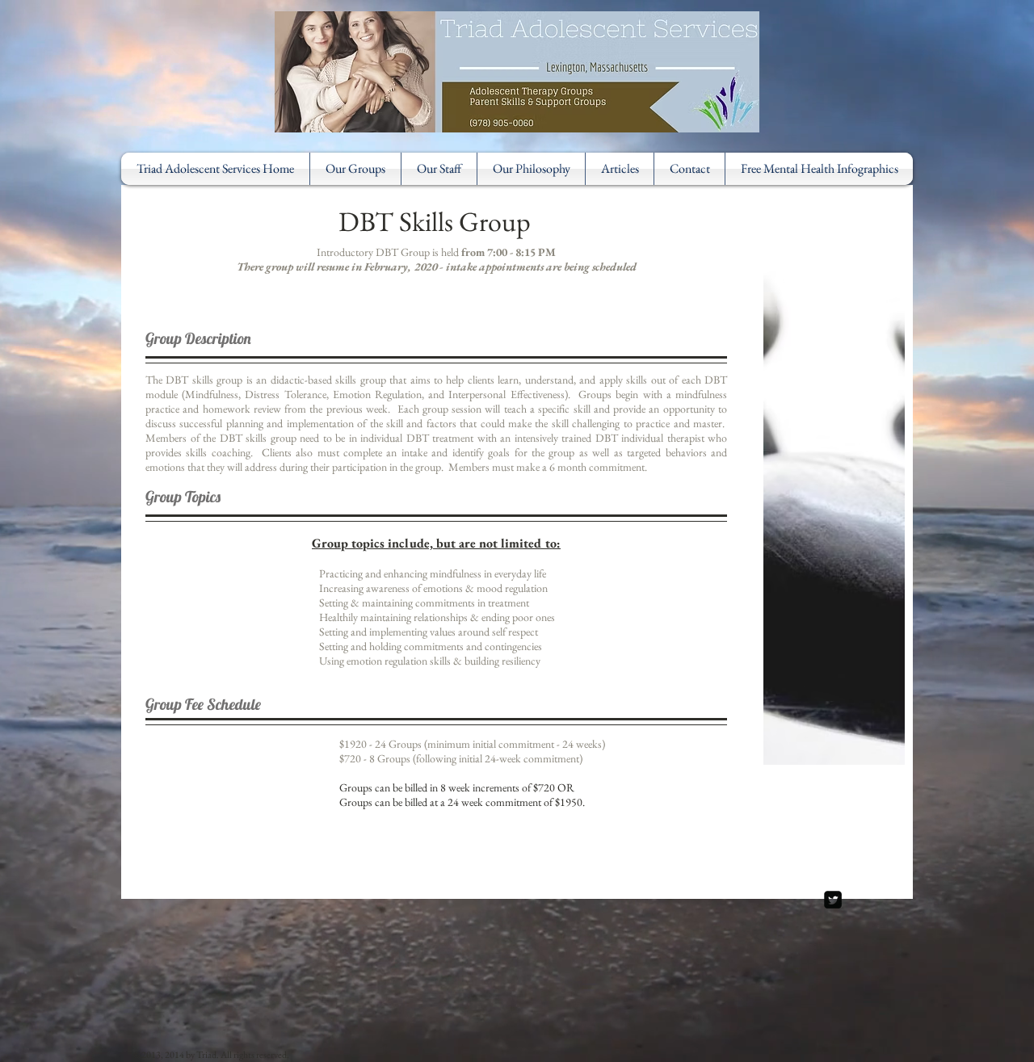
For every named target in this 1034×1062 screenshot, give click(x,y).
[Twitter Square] (833, 900)
